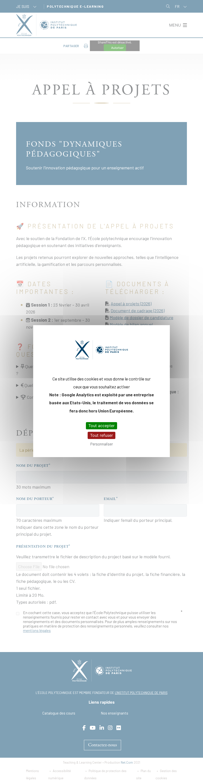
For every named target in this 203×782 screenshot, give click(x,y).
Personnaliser (101, 443)
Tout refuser (101, 435)
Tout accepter (101, 425)
